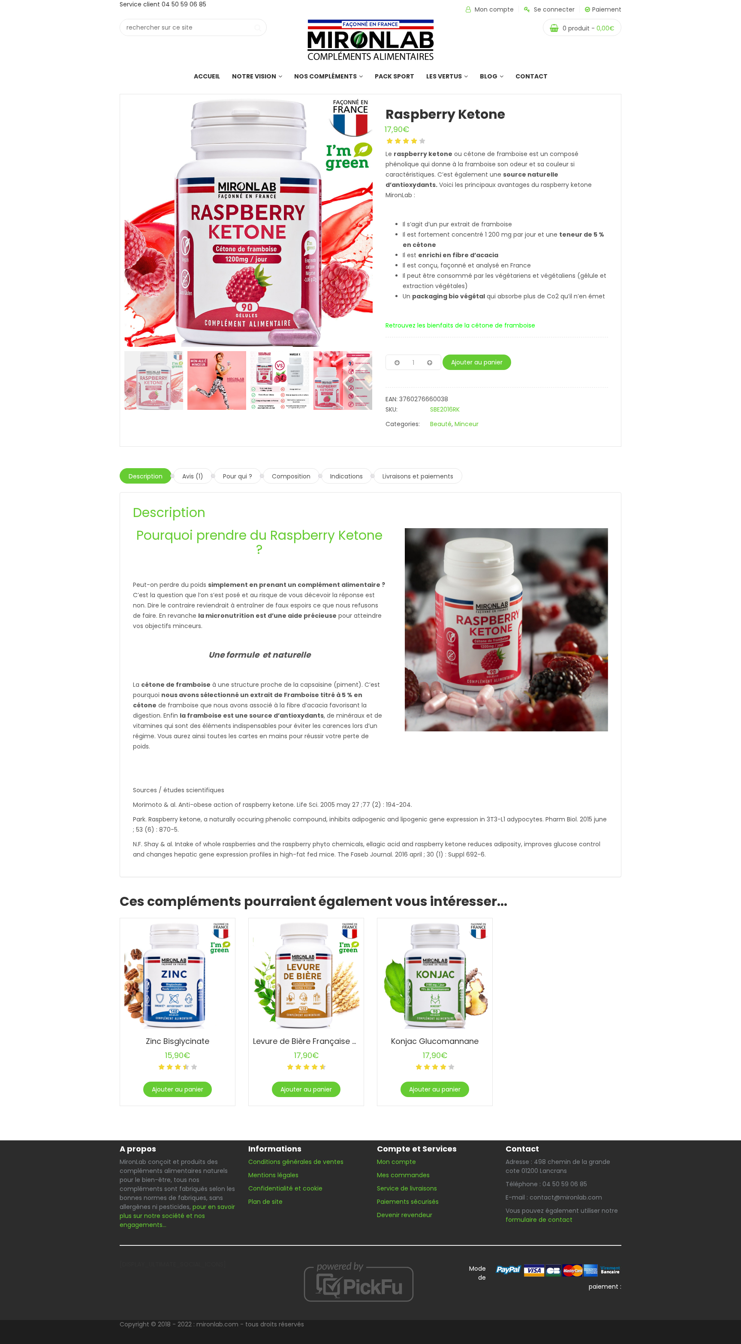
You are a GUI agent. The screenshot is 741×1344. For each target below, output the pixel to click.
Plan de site (265, 1201)
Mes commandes (403, 1175)
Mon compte (494, 9)
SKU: (392, 409)
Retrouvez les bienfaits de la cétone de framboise (460, 325)
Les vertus (444, 76)
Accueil (207, 76)
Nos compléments (325, 76)
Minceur (467, 424)
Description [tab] (146, 476)
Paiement (606, 9)
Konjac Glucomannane (435, 1041)
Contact (531, 76)
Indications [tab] (346, 476)
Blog (488, 76)
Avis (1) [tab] (192, 476)
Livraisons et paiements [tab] (418, 476)
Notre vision (254, 76)
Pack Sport (394, 76)
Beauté (441, 424)
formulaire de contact (539, 1219)
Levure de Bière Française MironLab (319, 1041)
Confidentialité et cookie (285, 1188)
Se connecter (554, 9)
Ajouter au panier (477, 362)
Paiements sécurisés (408, 1201)
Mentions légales (273, 1175)
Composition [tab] (291, 476)
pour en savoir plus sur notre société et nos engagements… (177, 1216)
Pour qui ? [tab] (237, 476)
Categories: (403, 424)
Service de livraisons (407, 1188)
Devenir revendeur (405, 1215)
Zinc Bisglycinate (177, 1041)
